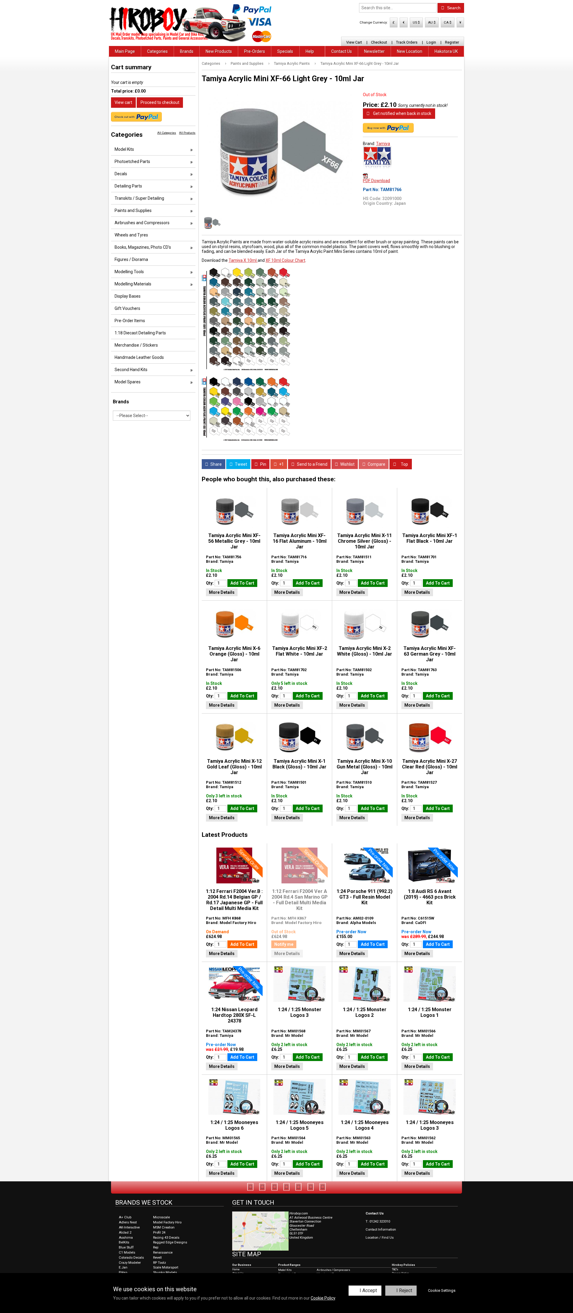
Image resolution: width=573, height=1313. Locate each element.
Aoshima (126, 1238)
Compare (376, 464)
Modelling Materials (133, 284)
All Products (187, 132)
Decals (121, 173)
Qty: (210, 583)
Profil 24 (159, 1232)
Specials (285, 51)
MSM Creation (164, 1227)
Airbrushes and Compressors (142, 222)
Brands (186, 51)
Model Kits (124, 149)
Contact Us (341, 51)
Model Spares (128, 381)
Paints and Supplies (247, 63)
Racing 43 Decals (166, 1238)
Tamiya (383, 143)
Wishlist (347, 464)
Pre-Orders (254, 51)
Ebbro (123, 1272)
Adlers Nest (128, 1222)
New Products (219, 51)
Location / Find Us (380, 1238)
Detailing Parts (128, 186)
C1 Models (127, 1252)
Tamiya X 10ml (243, 260)
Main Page (125, 51)
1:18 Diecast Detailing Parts (140, 332)
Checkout (379, 42)
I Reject (404, 1290)
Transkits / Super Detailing (139, 198)
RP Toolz (159, 1263)
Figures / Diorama (131, 259)
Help (310, 51)
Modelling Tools (129, 271)
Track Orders (407, 42)
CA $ (448, 22)
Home (236, 1269)
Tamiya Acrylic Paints (292, 63)
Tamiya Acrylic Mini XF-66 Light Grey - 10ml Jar (360, 63)
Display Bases (128, 296)
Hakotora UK (446, 51)
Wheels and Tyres (131, 235)
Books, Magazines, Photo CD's (143, 247)
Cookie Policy (323, 1298)
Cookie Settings (441, 1290)
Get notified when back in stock (401, 113)
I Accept (368, 1290)
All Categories (166, 132)
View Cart (354, 42)
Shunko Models (165, 1272)
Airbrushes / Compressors (333, 1270)
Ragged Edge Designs (170, 1242)
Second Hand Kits (131, 369)
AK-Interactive (129, 1227)
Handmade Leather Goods (139, 357)
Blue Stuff (126, 1247)
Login (431, 42)
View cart (123, 102)
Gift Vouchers (127, 308)
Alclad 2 (125, 1232)
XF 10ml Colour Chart (285, 260)
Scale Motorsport (165, 1267)
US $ (416, 22)
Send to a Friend (311, 464)
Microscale (161, 1217)
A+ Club (125, 1217)
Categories (157, 51)
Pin (262, 464)
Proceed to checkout (160, 102)
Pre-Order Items (130, 320)
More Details (222, 592)
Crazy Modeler (130, 1263)
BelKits (124, 1242)
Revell (157, 1258)
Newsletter (374, 51)
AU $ (432, 22)
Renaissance (162, 1252)
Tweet (240, 464)
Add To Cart (242, 583)
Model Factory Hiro (167, 1222)
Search (453, 7)
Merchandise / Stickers (136, 345)
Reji (155, 1247)
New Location (409, 51)
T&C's (395, 1269)
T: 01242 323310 (378, 1221)
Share (216, 464)
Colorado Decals (131, 1258)
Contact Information (381, 1229)
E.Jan (123, 1267)
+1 (281, 464)
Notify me (283, 944)
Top (404, 464)
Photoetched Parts (132, 161)
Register (452, 42)
